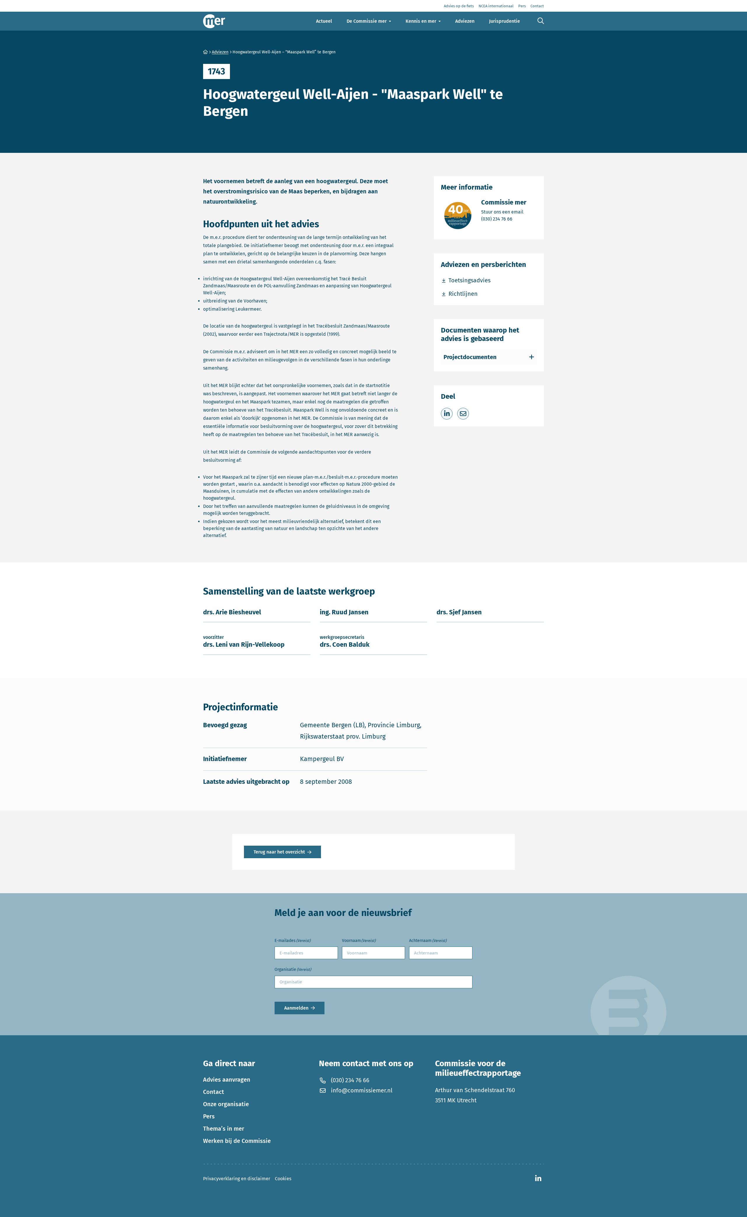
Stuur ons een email (503, 212)
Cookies (283, 1178)
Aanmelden (296, 1008)
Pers (209, 1116)
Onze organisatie (226, 1104)
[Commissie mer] (214, 21)
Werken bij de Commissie (237, 1140)
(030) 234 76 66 (503, 219)
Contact (213, 1091)
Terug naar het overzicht (279, 852)
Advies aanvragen (226, 1079)
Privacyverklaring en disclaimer (236, 1178)
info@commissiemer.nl (361, 1090)
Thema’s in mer (223, 1128)
